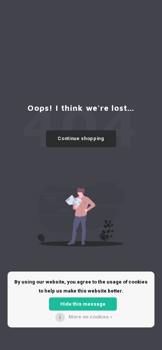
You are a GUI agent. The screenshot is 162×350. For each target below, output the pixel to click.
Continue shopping (81, 138)
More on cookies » (91, 316)
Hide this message (82, 304)
